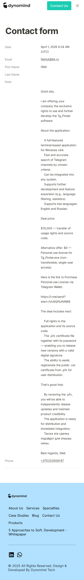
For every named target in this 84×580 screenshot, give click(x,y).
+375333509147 (52, 460)
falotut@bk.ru (50, 59)
